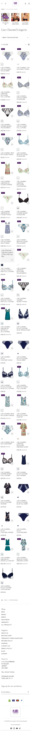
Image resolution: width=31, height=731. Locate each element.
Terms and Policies (15, 724)
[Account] (25, 3)
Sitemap (4, 654)
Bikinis (3, 614)
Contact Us (5, 646)
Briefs (3, 617)
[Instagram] (14, 728)
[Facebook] (11, 728)
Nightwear (5, 620)
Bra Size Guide (6, 636)
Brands (5, 600)
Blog (3, 651)
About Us (4, 633)
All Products (6, 625)
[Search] (5, 3)
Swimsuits (5, 622)
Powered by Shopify (22, 721)
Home (2, 9)
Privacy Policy (6, 648)
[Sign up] (28, 692)
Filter (5, 45)
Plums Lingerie (12, 721)
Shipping (4, 643)
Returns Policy (7, 641)
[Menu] (2, 3)
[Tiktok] (20, 728)
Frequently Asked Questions (12, 638)
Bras (3, 612)
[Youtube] (17, 728)
